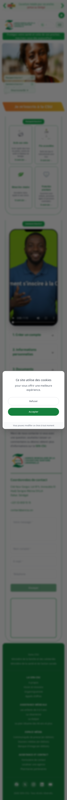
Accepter (33, 411)
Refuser (33, 401)
